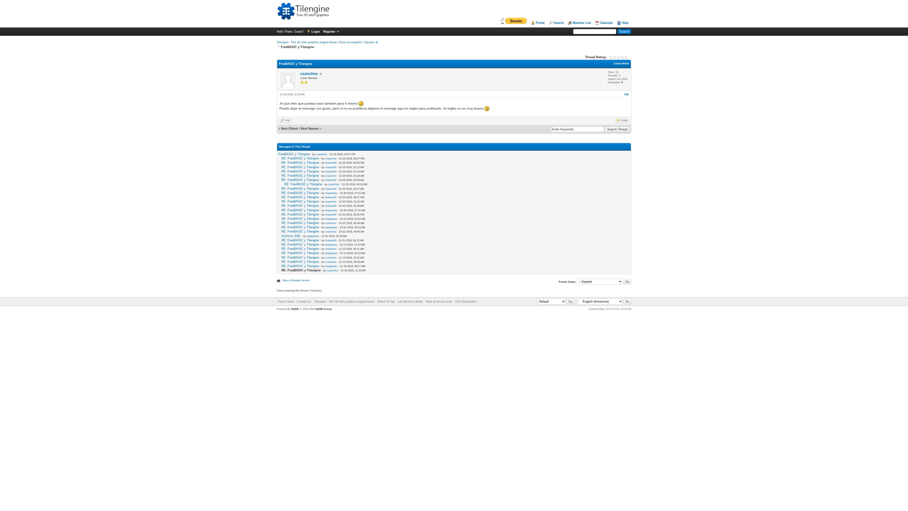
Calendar (606, 23)
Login (315, 31)
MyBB (295, 309)
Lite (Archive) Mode (410, 301)
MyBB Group (324, 309)
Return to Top (386, 301)
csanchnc (309, 74)
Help (625, 23)
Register (329, 31)
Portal (540, 23)
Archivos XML (291, 236)
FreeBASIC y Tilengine (294, 154)
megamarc (331, 193)
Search (559, 23)
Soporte (369, 42)
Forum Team (286, 301)
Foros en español (350, 42)
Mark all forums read (439, 301)
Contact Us (304, 301)
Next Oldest (289, 128)
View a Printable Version (296, 280)
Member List (582, 23)
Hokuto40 (330, 162)
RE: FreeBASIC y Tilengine (300, 158)
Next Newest (310, 128)
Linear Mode (621, 63)
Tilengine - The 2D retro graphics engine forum (307, 42)
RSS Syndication (466, 301)
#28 (626, 94)
